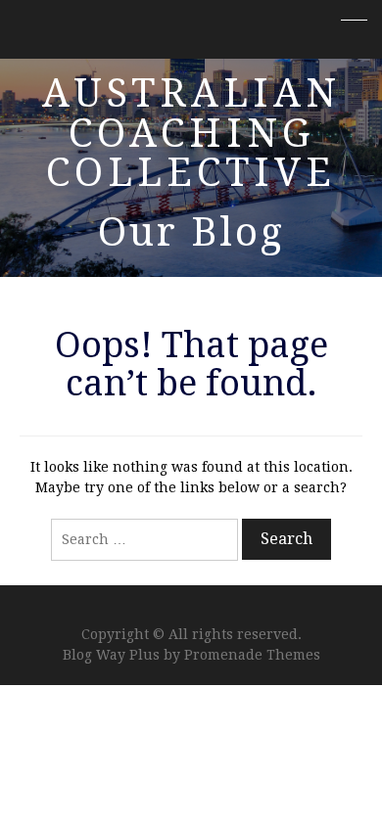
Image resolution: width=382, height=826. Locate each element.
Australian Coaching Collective (191, 133)
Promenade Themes (252, 655)
